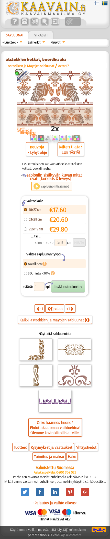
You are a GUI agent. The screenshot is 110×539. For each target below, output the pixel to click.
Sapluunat (15, 35)
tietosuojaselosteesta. (66, 535)
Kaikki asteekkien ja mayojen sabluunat (51, 319)
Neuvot (55, 42)
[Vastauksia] (14, 25)
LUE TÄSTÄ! (71, 152)
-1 (41, 308)
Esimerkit (34, 42)
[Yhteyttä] (24, 25)
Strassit (41, 35)
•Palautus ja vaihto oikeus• (55, 502)
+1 (68, 308)
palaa (58, 308)
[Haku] (44, 25)
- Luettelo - (10, 42)
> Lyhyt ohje (37, 152)
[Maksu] (34, 25)
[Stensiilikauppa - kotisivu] (45, 14)
